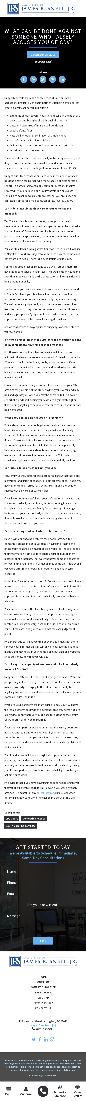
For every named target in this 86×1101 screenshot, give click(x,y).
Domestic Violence (34, 818)
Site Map (43, 997)
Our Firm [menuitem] (26, 1094)
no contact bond (46, 793)
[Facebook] (40, 1040)
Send (43, 940)
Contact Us (43, 1008)
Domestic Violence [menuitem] (60, 1094)
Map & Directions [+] (43, 1025)
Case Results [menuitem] (77, 1094)
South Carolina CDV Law (20, 826)
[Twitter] (34, 1040)
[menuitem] (43, 1091)
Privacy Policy (43, 1003)
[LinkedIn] (46, 1040)
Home (43, 977)
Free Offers (43, 992)
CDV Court (12, 818)
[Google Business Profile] (52, 1040)
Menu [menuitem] (8, 1094)
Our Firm (43, 982)
